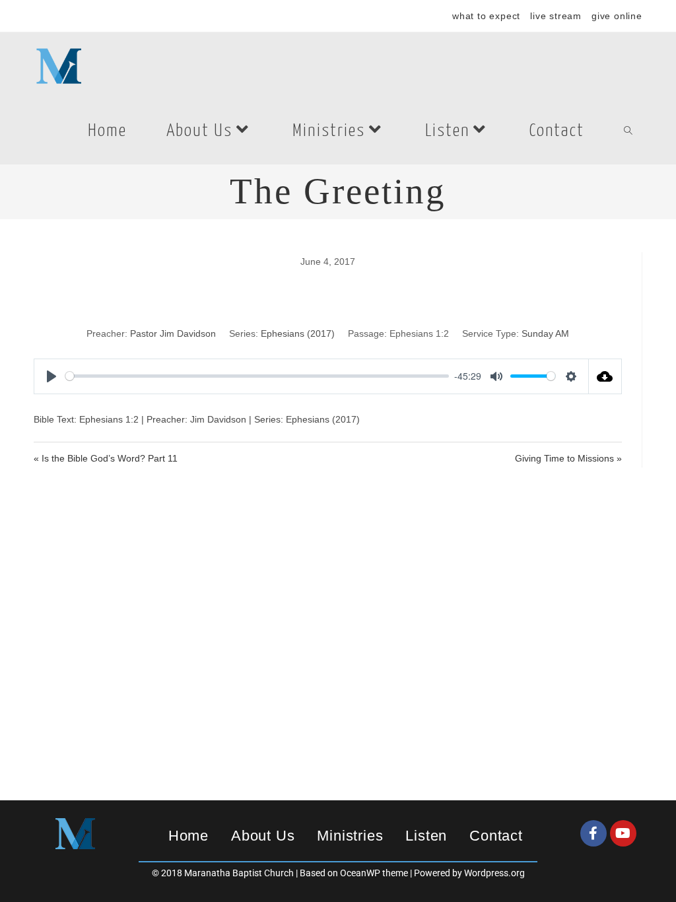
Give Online (617, 16)
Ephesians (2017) (298, 333)
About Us (262, 835)
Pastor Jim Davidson (173, 333)
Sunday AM (545, 333)
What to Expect (486, 16)
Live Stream (556, 16)
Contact (496, 835)
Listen (426, 835)
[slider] (257, 376)
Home (188, 835)
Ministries (350, 835)
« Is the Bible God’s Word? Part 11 (106, 458)
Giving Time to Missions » (568, 458)
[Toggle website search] (628, 131)
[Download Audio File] (605, 376)
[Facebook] (593, 833)
